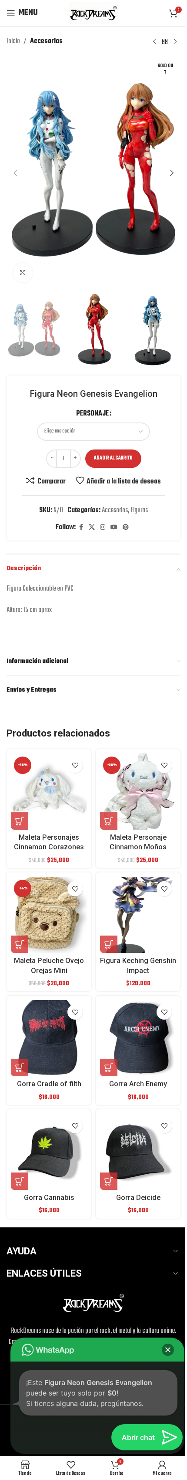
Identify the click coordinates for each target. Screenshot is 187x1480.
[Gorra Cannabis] (49, 1152)
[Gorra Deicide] (138, 1152)
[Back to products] (165, 41)
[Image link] (93, 1303)
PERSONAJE (92, 413)
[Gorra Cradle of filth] (49, 1038)
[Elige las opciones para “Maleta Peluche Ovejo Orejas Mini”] (19, 944)
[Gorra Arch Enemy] (138, 1038)
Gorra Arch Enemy (138, 1084)
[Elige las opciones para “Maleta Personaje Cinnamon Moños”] (108, 821)
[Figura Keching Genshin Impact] (138, 915)
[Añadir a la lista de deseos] (75, 765)
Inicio (13, 41)
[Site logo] (93, 13)
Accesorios (46, 41)
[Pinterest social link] (125, 527)
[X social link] (91, 527)
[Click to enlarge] (23, 273)
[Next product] (175, 41)
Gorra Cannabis (49, 1197)
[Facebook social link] (81, 527)
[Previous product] (154, 41)
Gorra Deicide (138, 1197)
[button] (15, 173)
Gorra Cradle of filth (49, 1084)
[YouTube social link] (114, 527)
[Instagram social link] (102, 527)
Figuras (139, 510)
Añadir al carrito (113, 458)
